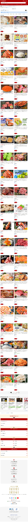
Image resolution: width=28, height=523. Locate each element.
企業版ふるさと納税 (14, 503)
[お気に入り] (4, 31)
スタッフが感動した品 (3, 433)
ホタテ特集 (15, 443)
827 (1, 199)
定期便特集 (15, 445)
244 (1, 232)
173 (1, 113)
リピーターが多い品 (3, 423)
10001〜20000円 (4, 12)
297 (1, 370)
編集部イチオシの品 (3, 431)
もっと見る (25, 410)
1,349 (15, 114)
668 (1, 63)
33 (1, 183)
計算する (8, 7)
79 (1, 249)
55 (1, 319)
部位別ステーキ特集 (3, 445)
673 (15, 164)
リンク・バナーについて (18, 516)
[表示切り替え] (26, 10)
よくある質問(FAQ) (14, 473)
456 (15, 130)
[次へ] (18, 392)
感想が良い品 (2, 425)
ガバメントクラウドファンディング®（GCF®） (14, 501)
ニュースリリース (12, 516)
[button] (27, 2)
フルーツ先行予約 (2, 435)
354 (1, 131)
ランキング (12, 4)
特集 (21, 4)
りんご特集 (2, 443)
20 (1, 80)
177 (15, 302)
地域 (6, 4)
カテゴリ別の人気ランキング (4, 421)
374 (15, 79)
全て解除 (8, 12)
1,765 (15, 148)
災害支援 (14, 502)
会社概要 (8, 516)
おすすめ (17, 4)
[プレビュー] (13, 16)
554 (15, 62)
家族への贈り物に (2, 455)
